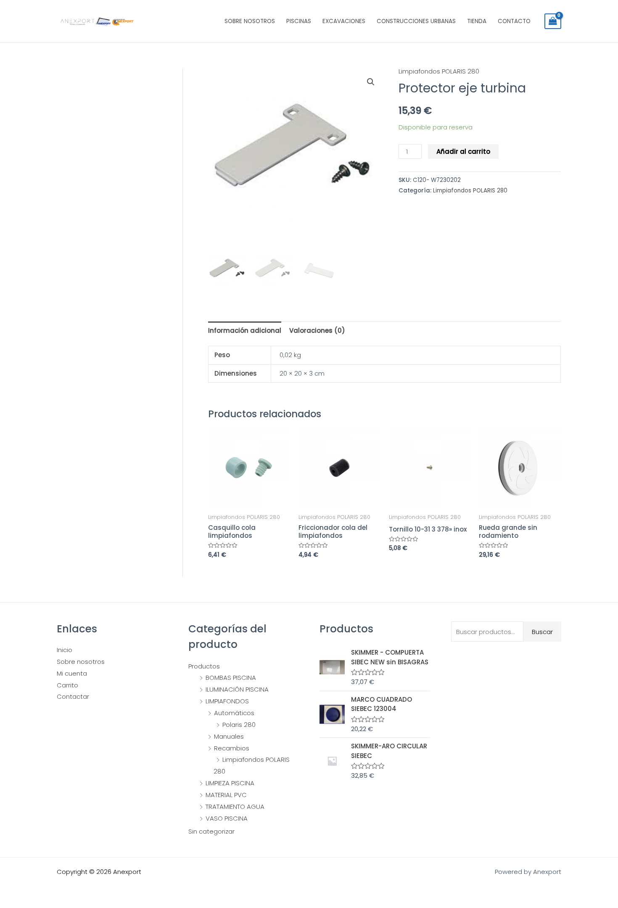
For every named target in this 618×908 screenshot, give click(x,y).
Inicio (64, 649)
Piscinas (298, 21)
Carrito (67, 685)
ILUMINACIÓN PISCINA (237, 689)
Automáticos (234, 712)
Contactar (73, 696)
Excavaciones (343, 21)
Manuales (229, 736)
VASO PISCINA (227, 818)
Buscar (542, 631)
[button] (370, 81)
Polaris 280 (239, 724)
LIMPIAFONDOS (227, 701)
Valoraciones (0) (317, 330)
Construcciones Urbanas (416, 21)
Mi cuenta (72, 673)
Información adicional (244, 330)
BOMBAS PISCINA (231, 677)
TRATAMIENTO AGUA (235, 806)
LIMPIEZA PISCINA (230, 783)
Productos (204, 666)
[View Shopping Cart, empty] (552, 21)
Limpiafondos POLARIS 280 (439, 71)
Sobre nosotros (249, 21)
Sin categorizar (211, 831)
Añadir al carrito (463, 151)
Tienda (476, 21)
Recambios (231, 748)
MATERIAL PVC (226, 794)
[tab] (244, 330)
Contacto (514, 21)
